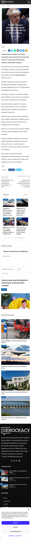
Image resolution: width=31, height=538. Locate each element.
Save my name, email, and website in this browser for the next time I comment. (15, 283)
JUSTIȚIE (5, 504)
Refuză (15, 527)
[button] (28, 509)
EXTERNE (15, 11)
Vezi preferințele (15, 531)
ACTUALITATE (6, 501)
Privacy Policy (18, 535)
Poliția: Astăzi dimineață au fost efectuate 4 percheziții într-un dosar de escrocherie (23, 183)
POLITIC (3, 320)
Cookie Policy (12, 535)
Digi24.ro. (9, 78)
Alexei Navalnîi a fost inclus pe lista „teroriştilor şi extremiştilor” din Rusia (7, 183)
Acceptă (15, 523)
